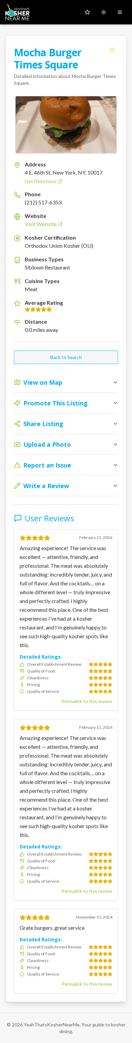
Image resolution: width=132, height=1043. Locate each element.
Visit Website (41, 224)
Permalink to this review (87, 701)
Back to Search (66, 357)
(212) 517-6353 (43, 202)
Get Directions (40, 181)
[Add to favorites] (112, 50)
